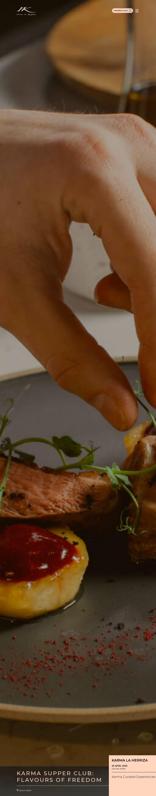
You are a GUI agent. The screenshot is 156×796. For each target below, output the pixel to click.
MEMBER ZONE (121, 11)
